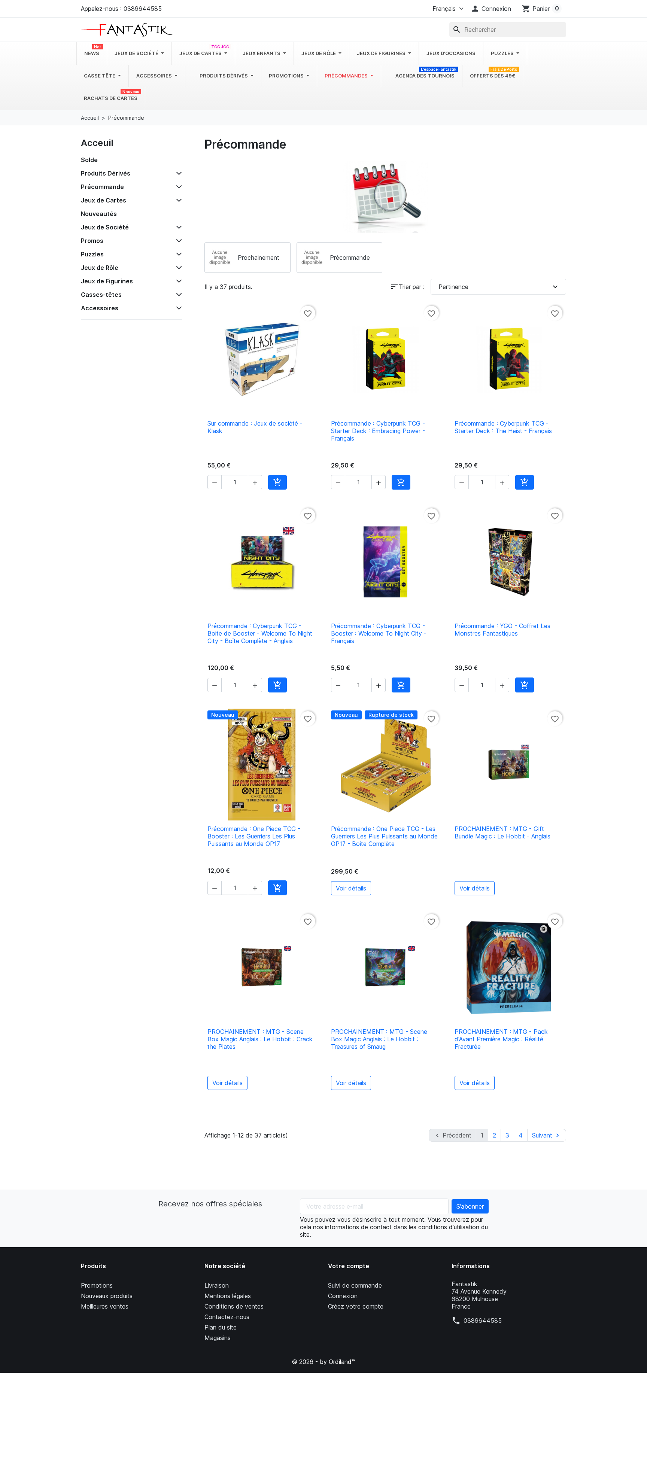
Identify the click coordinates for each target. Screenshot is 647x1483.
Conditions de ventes (234, 1306)
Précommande (102, 187)
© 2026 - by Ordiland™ (323, 1361)
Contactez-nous (226, 1317)
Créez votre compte (355, 1306)
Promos (92, 240)
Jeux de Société (105, 227)
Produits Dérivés (105, 173)
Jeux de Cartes (103, 200)
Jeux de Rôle (99, 267)
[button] (491, 8)
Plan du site (220, 1327)
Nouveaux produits (107, 1296)
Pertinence (499, 286)
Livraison (216, 1285)
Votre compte (348, 1266)
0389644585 (483, 1320)
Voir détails (351, 888)
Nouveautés (99, 213)
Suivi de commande (355, 1285)
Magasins (217, 1338)
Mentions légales (227, 1296)
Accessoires (99, 308)
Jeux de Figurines (107, 281)
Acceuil (97, 142)
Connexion (343, 1296)
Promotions (97, 1285)
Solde (89, 160)
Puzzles (92, 254)
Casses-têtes (101, 294)
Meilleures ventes (104, 1306)
